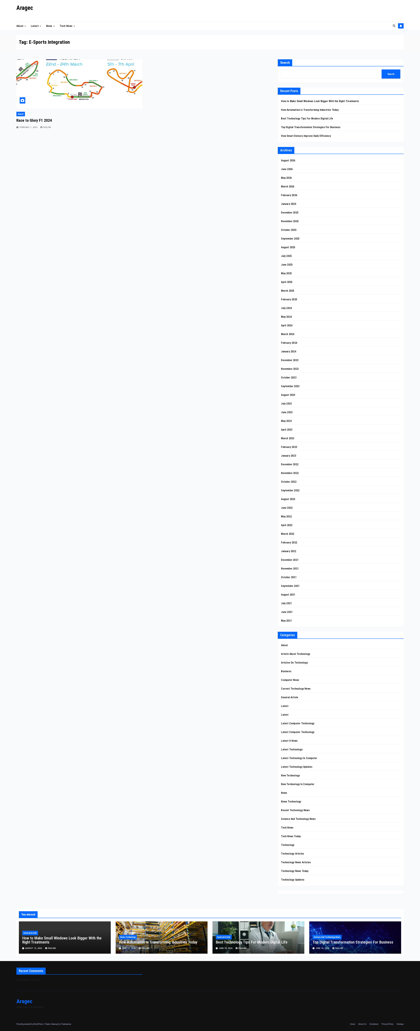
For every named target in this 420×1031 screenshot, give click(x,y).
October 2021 (288, 577)
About (20, 25)
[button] (394, 25)
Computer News (290, 680)
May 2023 (286, 421)
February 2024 (289, 342)
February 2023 (289, 447)
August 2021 (288, 594)
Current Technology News (296, 688)
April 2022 (286, 525)
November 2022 (290, 473)
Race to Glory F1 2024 (34, 120)
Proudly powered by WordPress (29, 1024)
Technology (287, 845)
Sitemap (400, 1024)
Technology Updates (292, 879)
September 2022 (290, 490)
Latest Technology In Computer (299, 758)
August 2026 (288, 160)
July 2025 (286, 256)
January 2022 (288, 551)
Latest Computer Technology (297, 723)
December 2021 (289, 559)
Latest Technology (291, 749)
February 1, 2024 (29, 127)
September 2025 (290, 238)
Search (285, 63)
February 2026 (289, 195)
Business (286, 671)
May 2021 (286, 620)
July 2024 (286, 308)
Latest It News (289, 740)
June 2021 (287, 612)
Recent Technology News (295, 810)
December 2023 (289, 360)
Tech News (66, 25)
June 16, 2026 (323, 948)
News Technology (291, 801)
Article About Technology (295, 653)
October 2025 (288, 229)
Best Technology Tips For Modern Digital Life (307, 118)
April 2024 (286, 325)
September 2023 (290, 386)
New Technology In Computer (297, 784)
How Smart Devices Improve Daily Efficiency (306, 135)
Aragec (24, 7)
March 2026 (287, 186)
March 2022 (287, 533)
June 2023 (287, 412)
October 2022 (288, 481)
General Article (289, 697)
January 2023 (288, 455)
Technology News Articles (296, 862)
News (49, 25)
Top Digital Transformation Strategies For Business (310, 127)
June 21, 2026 (129, 948)
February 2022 (289, 542)
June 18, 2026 (226, 948)
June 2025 (287, 264)
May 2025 (286, 273)
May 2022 (286, 516)
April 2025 (286, 282)
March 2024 (287, 334)
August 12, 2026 (34, 948)
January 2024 (288, 351)
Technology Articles (292, 853)
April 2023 (286, 429)
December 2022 (289, 464)
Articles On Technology (294, 662)
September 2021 (290, 586)
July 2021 (286, 603)
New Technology (290, 775)
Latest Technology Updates (296, 766)
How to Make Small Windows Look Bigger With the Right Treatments (320, 101)
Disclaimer (374, 1024)
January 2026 (288, 203)
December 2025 (289, 212)
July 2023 (286, 403)
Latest (35, 25)
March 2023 (287, 438)
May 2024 (286, 316)
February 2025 (289, 299)
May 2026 (286, 177)
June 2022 (287, 507)
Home (352, 1024)
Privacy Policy (387, 1024)
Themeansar (66, 1024)
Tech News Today (291, 836)
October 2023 (288, 377)
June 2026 (287, 169)
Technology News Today (294, 871)
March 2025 (287, 290)
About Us (362, 1024)
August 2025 (288, 247)
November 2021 (290, 568)
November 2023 (290, 368)
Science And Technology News (298, 818)
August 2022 (288, 499)
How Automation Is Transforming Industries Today (309, 109)
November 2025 (290, 221)
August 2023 (288, 394)
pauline (47, 127)
